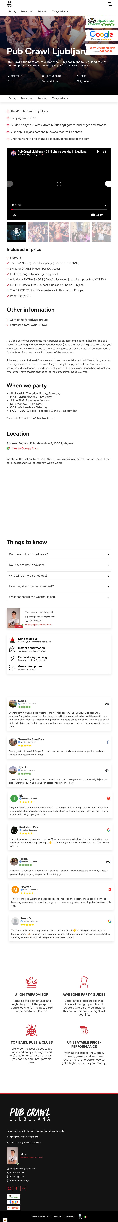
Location (42, 98)
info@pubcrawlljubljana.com (42, 617)
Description (27, 98)
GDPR (49, 1217)
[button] (108, 184)
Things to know (60, 98)
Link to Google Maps (25, 448)
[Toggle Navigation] (109, 4)
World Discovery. (33, 1142)
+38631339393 (36, 621)
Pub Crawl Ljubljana (29, 1137)
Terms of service (38, 1217)
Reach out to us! (46, 418)
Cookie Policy (68, 1217)
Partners (57, 1217)
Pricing (12, 98)
